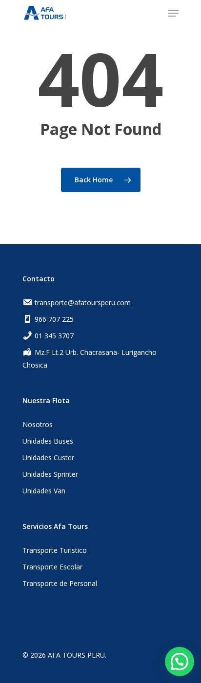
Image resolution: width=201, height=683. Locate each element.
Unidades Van (43, 490)
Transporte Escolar (52, 566)
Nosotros (37, 424)
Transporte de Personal (59, 583)
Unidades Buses (47, 441)
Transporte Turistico (54, 550)
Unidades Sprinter (50, 474)
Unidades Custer (48, 457)
